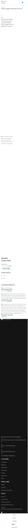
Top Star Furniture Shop (6, 490)
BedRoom (3, 465)
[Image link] (14, 377)
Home (2, 7)
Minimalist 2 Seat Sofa (7, 315)
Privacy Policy (4, 499)
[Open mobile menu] (26, 2)
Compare (3, 487)
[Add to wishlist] (11, 255)
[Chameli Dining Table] (14, 296)
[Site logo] (5, 2)
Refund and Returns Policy (7, 505)
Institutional (4, 476)
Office (2, 478)
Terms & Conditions (5, 502)
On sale (3, 276)
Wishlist (3, 485)
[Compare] (3, 255)
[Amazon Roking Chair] (6, 288)
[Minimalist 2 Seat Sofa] (14, 309)
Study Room (4, 470)
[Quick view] (7, 255)
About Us (3, 497)
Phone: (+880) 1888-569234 (8, 446)
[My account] (24, 2)
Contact (3, 507)
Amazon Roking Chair (6, 289)
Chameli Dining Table (6, 300)
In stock (3, 278)
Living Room (4, 264)
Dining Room (4, 468)
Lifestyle (3, 473)
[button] (6, 268)
